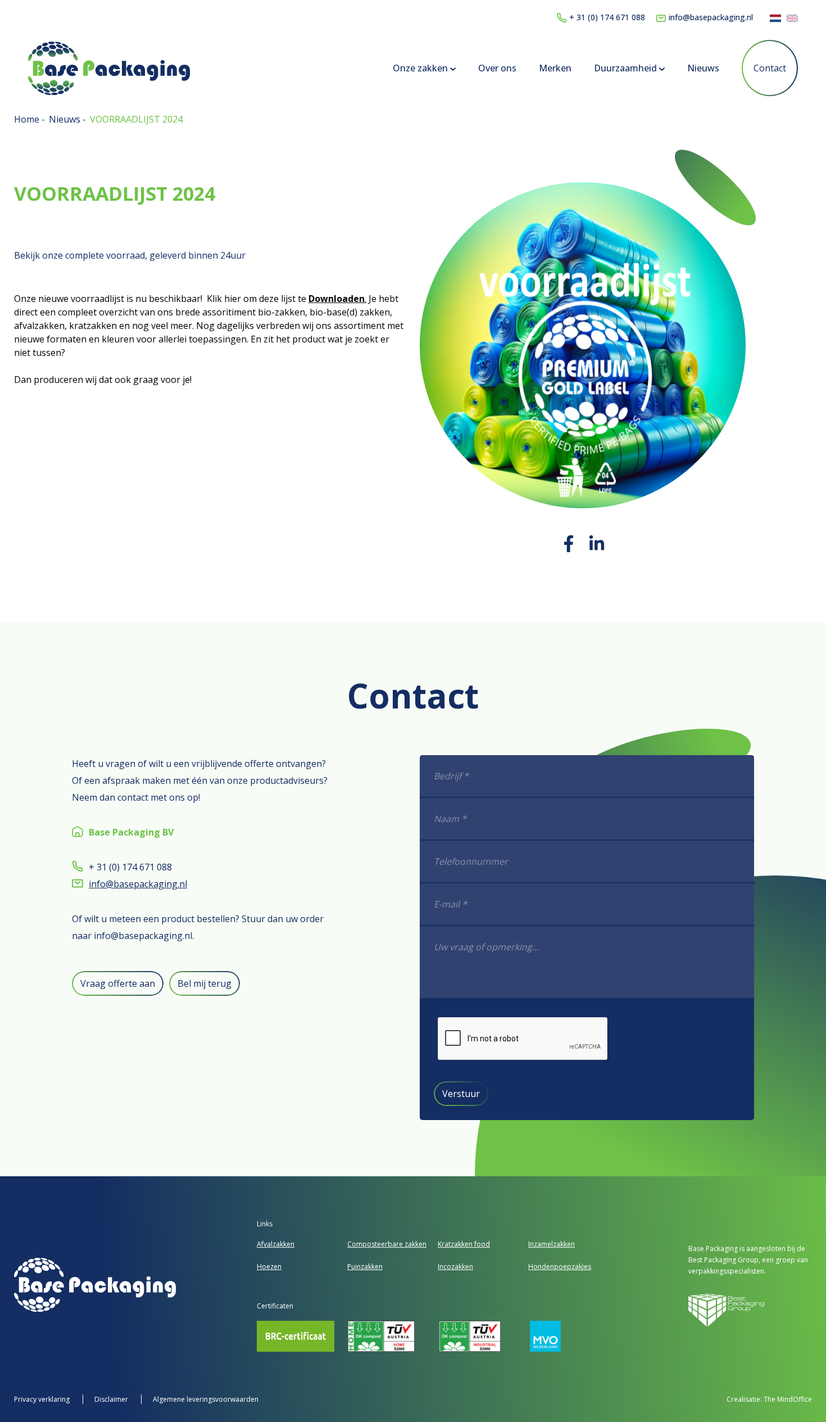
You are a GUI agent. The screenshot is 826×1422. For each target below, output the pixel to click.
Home (28, 119)
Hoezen (269, 1266)
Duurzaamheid (626, 68)
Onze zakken (421, 68)
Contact (770, 68)
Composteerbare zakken (386, 1244)
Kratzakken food (464, 1244)
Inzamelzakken (551, 1244)
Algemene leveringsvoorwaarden (205, 1399)
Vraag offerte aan (117, 983)
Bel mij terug (205, 983)
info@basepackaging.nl (711, 17)
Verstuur (461, 1093)
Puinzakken (365, 1266)
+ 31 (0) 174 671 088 (607, 17)
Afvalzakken (275, 1244)
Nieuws (703, 68)
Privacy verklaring (42, 1399)
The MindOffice (788, 1399)
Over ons (497, 68)
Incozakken (455, 1266)
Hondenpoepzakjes (559, 1266)
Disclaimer (112, 1399)
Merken (555, 68)
